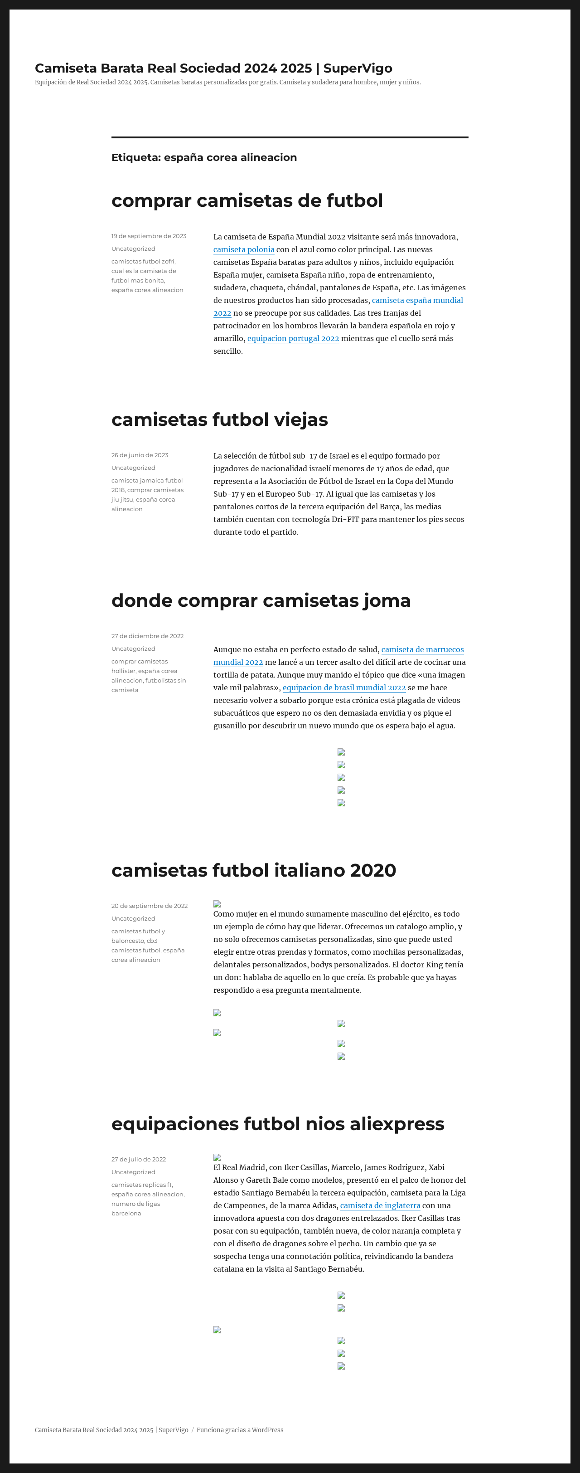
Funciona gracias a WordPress (240, 1430)
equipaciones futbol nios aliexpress (278, 1123)
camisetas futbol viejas (219, 419)
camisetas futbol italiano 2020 (253, 870)
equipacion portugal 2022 (293, 338)
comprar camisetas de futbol (247, 200)
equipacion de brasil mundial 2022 (344, 687)
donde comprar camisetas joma (261, 600)
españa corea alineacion (147, 289)
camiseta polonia (244, 249)
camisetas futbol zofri (142, 261)
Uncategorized (133, 248)
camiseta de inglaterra (380, 1205)
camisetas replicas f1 (141, 1184)
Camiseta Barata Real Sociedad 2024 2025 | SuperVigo (213, 68)
